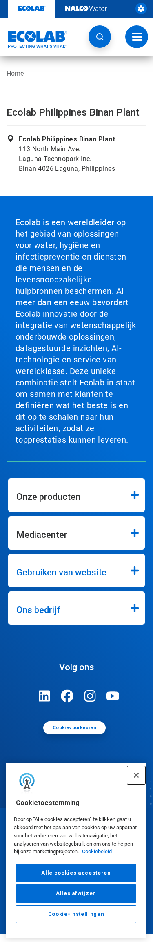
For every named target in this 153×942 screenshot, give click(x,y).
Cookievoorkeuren (74, 727)
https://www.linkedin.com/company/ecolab (44, 696)
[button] (100, 36)
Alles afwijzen (76, 893)
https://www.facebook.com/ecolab (67, 696)
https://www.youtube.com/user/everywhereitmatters (113, 696)
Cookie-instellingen (76, 914)
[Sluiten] (136, 775)
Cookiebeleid (97, 851)
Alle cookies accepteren (76, 873)
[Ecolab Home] (34, 39)
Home (15, 73)
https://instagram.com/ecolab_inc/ (90, 696)
